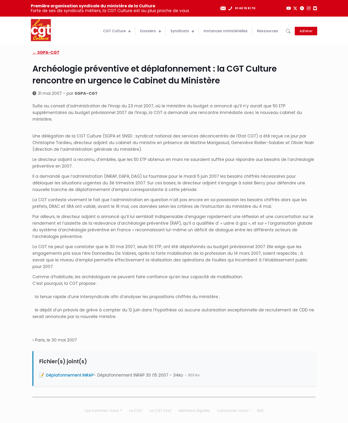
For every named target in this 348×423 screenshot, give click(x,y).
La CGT (135, 410)
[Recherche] (288, 31)
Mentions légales (194, 410)
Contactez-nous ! (233, 410)
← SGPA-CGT (45, 52)
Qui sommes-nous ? (103, 410)
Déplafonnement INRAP (70, 375)
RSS (260, 410)
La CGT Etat (160, 410)
